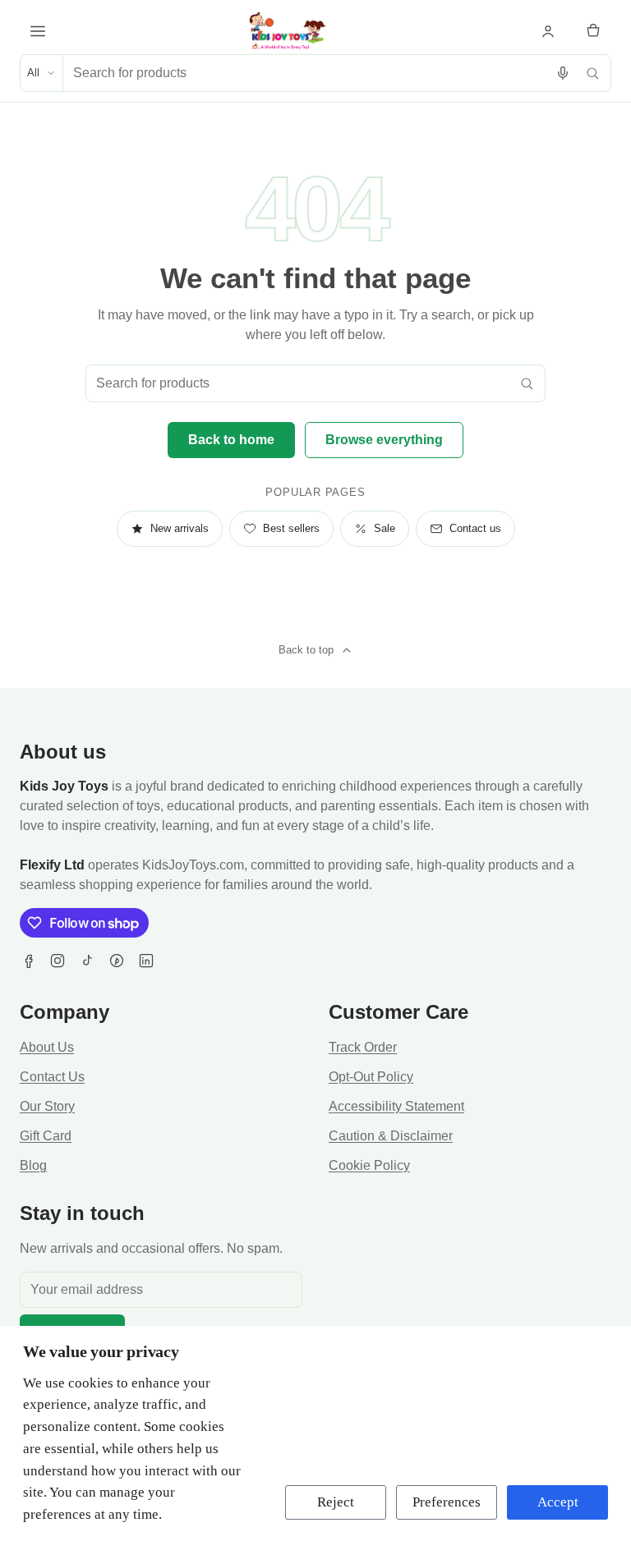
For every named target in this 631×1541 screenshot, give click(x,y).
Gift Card (45, 1136)
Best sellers (291, 528)
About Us (47, 1047)
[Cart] (593, 31)
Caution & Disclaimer (391, 1136)
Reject (335, 1502)
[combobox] (305, 73)
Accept (557, 1502)
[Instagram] (57, 960)
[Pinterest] (116, 960)
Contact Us (52, 1077)
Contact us (475, 528)
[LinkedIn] (146, 960)
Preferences (446, 1502)
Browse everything (384, 440)
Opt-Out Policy (371, 1077)
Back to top (306, 650)
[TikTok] (87, 960)
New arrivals (179, 528)
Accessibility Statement (396, 1106)
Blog (33, 1165)
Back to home (231, 440)
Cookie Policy (369, 1165)
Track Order (363, 1047)
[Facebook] (28, 960)
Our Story (47, 1106)
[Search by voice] (563, 73)
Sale (384, 528)
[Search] (592, 73)
